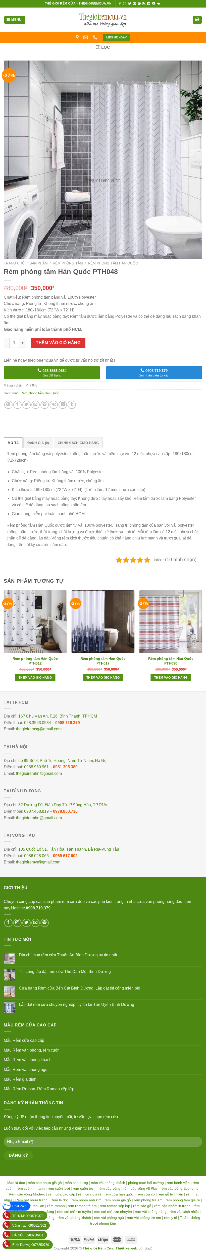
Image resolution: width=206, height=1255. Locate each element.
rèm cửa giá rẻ (89, 1194)
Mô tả (13, 443)
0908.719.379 (67, 723)
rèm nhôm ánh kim (86, 1200)
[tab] (13, 443)
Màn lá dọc (16, 1183)
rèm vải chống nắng (151, 1212)
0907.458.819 (36, 811)
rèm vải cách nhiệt (184, 1212)
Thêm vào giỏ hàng (58, 343)
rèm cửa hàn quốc (119, 1194)
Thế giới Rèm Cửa (98, 1248)
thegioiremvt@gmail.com (38, 862)
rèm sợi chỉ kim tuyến (74, 1212)
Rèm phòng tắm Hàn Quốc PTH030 (170, 661)
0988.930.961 (36, 767)
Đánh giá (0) (38, 443)
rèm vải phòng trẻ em (144, 1218)
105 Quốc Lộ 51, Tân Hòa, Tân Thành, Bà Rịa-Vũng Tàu (68, 849)
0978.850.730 (65, 811)
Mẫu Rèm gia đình (20, 1079)
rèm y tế (170, 1218)
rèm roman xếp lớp (115, 1206)
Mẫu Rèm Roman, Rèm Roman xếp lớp (39, 1089)
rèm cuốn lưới (59, 1188)
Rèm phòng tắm (68, 263)
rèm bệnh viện (178, 1183)
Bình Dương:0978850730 (30, 1245)
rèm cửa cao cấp (61, 1194)
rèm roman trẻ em (82, 1206)
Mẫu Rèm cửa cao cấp (24, 1040)
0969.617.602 (65, 856)
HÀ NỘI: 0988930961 (27, 1235)
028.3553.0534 (37, 723)
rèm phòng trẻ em (148, 1200)
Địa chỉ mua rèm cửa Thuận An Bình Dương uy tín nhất (68, 955)
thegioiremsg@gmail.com (39, 729)
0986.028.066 (36, 856)
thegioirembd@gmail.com (39, 818)
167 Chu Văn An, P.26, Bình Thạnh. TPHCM (57, 716)
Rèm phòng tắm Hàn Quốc (113, 263)
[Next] (202, 640)
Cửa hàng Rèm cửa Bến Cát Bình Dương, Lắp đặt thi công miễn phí (79, 988)
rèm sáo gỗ (142, 1206)
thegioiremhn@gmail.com (39, 773)
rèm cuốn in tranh (31, 1188)
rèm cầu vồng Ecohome (179, 1188)
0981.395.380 (65, 767)
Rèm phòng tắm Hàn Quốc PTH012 (35, 661)
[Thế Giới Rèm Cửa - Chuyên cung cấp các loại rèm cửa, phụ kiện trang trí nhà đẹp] (103, 19)
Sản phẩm (39, 263)
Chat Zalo (19, 1206)
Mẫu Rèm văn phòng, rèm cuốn (32, 1050)
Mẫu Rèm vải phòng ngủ (25, 1069)
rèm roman (56, 1206)
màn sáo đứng (76, 1183)
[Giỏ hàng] (197, 20)
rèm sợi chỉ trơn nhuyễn (113, 1212)
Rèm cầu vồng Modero (27, 1194)
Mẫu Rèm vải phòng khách (28, 1060)
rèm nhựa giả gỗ (118, 1200)
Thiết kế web (126, 1248)
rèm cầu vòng (109, 1188)
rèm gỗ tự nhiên (170, 1194)
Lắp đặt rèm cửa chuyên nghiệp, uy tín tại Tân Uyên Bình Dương (76, 1004)
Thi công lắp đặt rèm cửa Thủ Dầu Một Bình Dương (65, 971)
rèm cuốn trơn (84, 1188)
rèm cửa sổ (146, 1194)
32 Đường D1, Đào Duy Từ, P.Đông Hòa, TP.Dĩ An (63, 805)
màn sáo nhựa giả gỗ (45, 1183)
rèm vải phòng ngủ (109, 1218)
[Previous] (4, 640)
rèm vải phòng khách (74, 1218)
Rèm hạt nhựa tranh (31, 1200)
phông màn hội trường (146, 1183)
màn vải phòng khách (108, 1183)
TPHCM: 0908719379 (27, 1216)
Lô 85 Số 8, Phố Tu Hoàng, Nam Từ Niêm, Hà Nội (63, 760)
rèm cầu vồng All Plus (140, 1188)
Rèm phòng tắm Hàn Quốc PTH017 (103, 661)
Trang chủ (14, 263)
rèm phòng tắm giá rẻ (183, 1200)
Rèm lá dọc (59, 1200)
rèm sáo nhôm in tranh (172, 1206)
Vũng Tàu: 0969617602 (29, 1225)
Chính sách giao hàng (78, 443)
